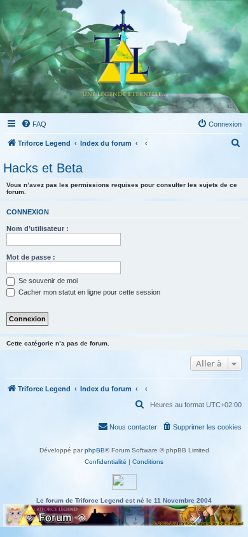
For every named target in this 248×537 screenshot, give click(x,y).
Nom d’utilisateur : (37, 228)
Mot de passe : (30, 257)
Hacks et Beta (43, 168)
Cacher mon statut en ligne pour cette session (88, 292)
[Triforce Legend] (124, 56)
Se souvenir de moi (47, 280)
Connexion (27, 212)
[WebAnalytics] (124, 482)
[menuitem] (33, 124)
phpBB (95, 450)
